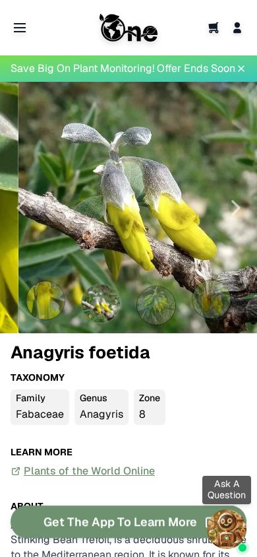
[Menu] (20, 27)
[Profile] (237, 27)
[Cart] (213, 27)
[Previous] (21, 208)
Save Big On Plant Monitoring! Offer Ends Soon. (123, 68)
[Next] (236, 208)
